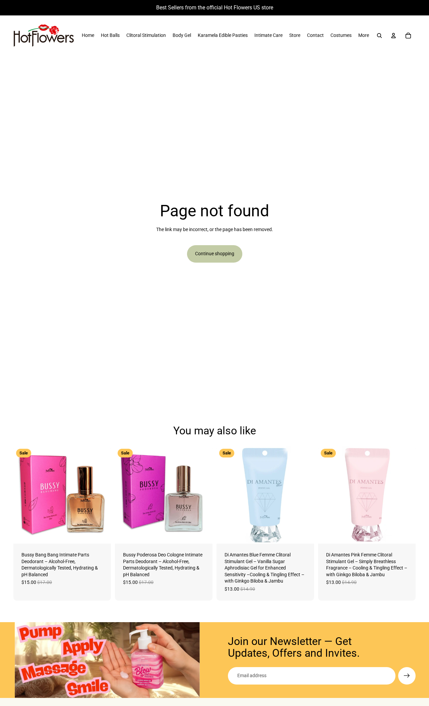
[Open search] (379, 35)
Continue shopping (214, 253)
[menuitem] (88, 35)
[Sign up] (407, 676)
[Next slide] (101, 495)
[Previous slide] (23, 495)
